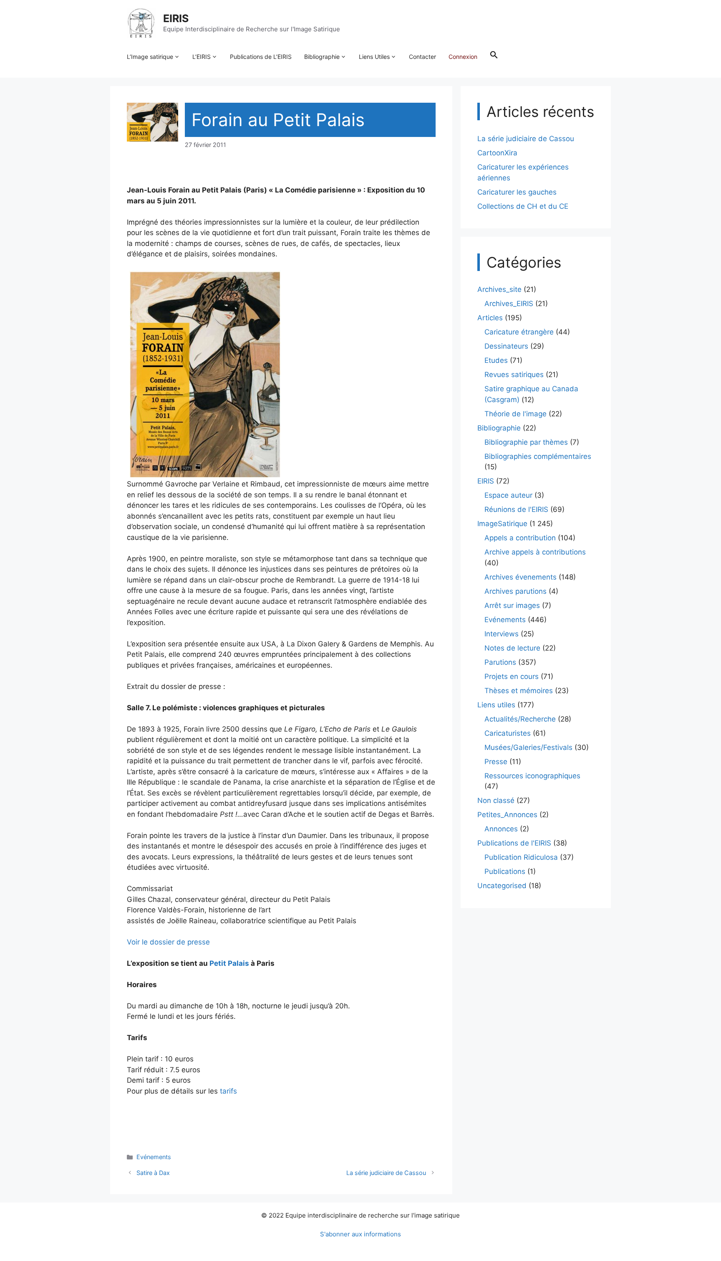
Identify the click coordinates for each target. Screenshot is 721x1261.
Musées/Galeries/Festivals (528, 747)
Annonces (501, 829)
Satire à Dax (153, 1172)
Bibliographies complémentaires (537, 456)
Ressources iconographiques (532, 776)
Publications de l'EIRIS (514, 843)
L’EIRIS (201, 56)
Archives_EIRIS (508, 303)
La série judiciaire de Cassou (386, 1172)
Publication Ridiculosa (521, 857)
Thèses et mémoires (518, 690)
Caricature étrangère (519, 332)
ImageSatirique (502, 523)
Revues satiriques (514, 374)
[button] (494, 56)
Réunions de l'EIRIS (516, 509)
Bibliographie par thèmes (526, 442)
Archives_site (499, 289)
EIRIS (176, 18)
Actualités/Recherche (520, 719)
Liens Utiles (374, 56)
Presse (495, 761)
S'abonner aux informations (360, 1234)
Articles (490, 318)
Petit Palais (229, 963)
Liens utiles (496, 705)
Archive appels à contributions (535, 552)
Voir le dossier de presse (168, 942)
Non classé (495, 800)
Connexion (463, 56)
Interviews (501, 634)
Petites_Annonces (507, 814)
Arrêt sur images (512, 605)
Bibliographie (322, 56)
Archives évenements (520, 577)
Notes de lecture (512, 648)
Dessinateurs (506, 346)
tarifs (228, 1091)
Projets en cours (511, 676)
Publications (504, 871)
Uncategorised (502, 885)
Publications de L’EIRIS (261, 56)
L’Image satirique (150, 56)
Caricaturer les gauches (517, 192)
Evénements (153, 1156)
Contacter (422, 56)
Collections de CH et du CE (522, 206)
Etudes (496, 360)
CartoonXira (497, 153)
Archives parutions (515, 591)
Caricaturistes (507, 733)
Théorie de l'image (515, 414)
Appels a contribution (520, 538)
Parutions (500, 662)
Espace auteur (508, 495)
